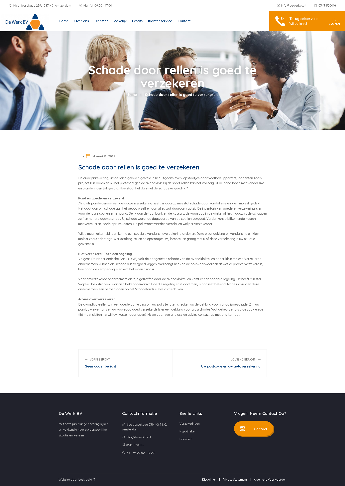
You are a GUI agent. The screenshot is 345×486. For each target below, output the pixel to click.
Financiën (185, 439)
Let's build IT (86, 479)
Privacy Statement (235, 479)
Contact (184, 21)
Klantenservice (160, 21)
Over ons (81, 21)
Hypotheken (187, 431)
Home (64, 21)
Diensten (101, 21)
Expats (137, 21)
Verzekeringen (189, 423)
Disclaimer (209, 479)
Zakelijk (120, 21)
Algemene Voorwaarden (270, 479)
